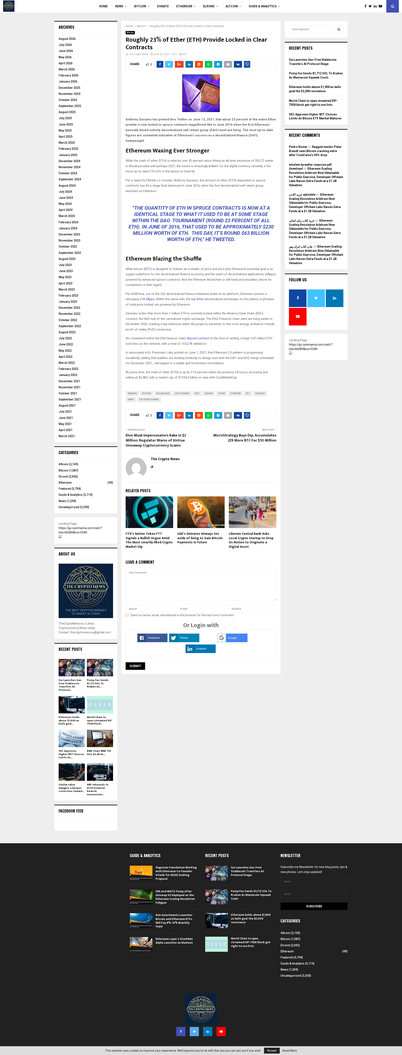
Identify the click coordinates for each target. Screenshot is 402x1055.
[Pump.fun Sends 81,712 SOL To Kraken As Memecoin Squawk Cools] (100, 667)
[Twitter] (371, 6)
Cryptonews (182, 393)
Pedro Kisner (298, 147)
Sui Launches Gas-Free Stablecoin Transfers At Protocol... (70, 685)
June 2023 (66, 271)
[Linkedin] (376, 6)
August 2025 (67, 112)
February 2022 (68, 369)
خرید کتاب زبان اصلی (302, 220)
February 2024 (68, 222)
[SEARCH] (338, 29)
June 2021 (66, 418)
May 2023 (65, 277)
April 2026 (65, 63)
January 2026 (68, 81)
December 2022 (69, 307)
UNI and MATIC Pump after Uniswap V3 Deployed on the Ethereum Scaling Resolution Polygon (175, 897)
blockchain (163, 393)
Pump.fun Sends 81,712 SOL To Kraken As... (97, 683)
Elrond (209, 6)
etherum (235, 393)
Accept (272, 1050)
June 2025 (66, 124)
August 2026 (67, 38)
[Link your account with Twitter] (184, 641)
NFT (248, 393)
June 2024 (66, 197)
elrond (209, 393)
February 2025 (68, 148)
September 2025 (70, 106)
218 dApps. (147, 299)
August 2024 (67, 185)
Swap (131, 399)
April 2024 (65, 210)
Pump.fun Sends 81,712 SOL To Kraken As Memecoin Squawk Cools (251, 895)
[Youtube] (381, 6)
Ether (221, 393)
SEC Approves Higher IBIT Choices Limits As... (71, 754)
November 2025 (69, 94)
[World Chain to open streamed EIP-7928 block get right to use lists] (100, 704)
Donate (163, 6)
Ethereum (184, 6)
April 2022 (65, 356)
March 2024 (67, 216)
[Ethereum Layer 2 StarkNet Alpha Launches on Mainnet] (141, 944)
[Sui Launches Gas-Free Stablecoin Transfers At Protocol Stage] (72, 667)
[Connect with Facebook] (152, 641)
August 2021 (67, 405)
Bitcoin (140, 6)
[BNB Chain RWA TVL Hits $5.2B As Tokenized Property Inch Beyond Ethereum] (100, 738)
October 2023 (68, 246)
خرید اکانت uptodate (302, 194)
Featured (65, 488)
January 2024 (68, 228)
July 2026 (65, 44)
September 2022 (70, 326)
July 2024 (65, 191)
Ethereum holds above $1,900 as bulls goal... (69, 720)
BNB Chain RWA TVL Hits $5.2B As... (99, 753)
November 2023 (69, 240)
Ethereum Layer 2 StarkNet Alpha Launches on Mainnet (174, 940)
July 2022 (65, 338)
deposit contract (198, 338)
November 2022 (69, 313)
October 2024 (68, 173)
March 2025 (67, 142)
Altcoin (231, 6)
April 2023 (65, 283)
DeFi (197, 393)
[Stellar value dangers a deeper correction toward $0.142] (72, 772)
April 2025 (65, 136)
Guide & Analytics (263, 6)
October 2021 (68, 393)
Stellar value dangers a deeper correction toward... (71, 787)
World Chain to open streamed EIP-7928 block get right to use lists (250, 942)
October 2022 (68, 320)
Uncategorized (69, 507)
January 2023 (68, 301)
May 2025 (65, 130)
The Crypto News (138, 54)
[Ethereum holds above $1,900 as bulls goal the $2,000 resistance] (72, 704)
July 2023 (65, 265)
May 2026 (65, 57)
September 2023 (70, 252)
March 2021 (67, 436)
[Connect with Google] (232, 641)
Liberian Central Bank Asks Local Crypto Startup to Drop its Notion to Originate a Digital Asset (251, 540)
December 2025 (69, 87)
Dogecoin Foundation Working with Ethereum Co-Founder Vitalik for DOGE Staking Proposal (176, 873)
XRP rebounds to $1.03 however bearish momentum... (97, 789)
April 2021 (65, 430)
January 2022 (68, 375)
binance (132, 393)
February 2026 (68, 75)
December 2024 (69, 161)
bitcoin (146, 393)
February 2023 (68, 295)
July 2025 (65, 118)
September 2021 (70, 399)
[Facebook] (366, 6)
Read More (289, 1050)
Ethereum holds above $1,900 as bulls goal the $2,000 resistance (251, 918)
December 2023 (69, 234)
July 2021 (65, 411)
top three (197, 299)
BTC (148, 269)
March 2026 (67, 69)
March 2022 (67, 362)
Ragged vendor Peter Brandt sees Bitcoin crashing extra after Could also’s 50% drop (315, 151)
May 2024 (65, 203)
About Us (67, 554)
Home (103, 6)
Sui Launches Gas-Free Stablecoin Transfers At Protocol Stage (247, 871)
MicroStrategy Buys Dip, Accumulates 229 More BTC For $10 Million (244, 438)
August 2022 (67, 332)
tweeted (223, 239)
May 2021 (65, 424)
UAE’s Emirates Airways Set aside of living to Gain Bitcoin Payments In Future (200, 538)
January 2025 (68, 155)
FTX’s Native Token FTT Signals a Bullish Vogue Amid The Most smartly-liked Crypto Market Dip (149, 540)
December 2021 (69, 381)
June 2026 (66, 51)
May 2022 (65, 350)
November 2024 (69, 167)
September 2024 (70, 179)
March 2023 (67, 289)
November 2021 (69, 387)
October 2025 (68, 100)
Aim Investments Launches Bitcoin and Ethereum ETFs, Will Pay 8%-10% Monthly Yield (174, 921)
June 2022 (66, 344)
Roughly (260, 393)
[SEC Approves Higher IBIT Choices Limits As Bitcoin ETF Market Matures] (72, 738)
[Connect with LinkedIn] (201, 652)
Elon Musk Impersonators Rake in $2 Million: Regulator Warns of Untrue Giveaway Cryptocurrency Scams (156, 440)
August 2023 (67, 259)
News (119, 6)
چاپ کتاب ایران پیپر (301, 246)
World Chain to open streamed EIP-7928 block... (99, 720)
